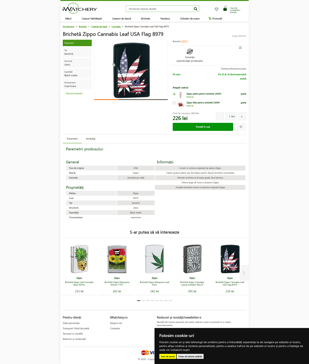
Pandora (165, 18)
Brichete (145, 18)
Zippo (184, 41)
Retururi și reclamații (74, 339)
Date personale (71, 323)
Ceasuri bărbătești (92, 18)
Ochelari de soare (190, 18)
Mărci (68, 18)
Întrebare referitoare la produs (233, 68)
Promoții (215, 18)
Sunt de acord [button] (168, 356)
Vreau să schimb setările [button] (190, 356)
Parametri (72, 138)
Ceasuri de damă (121, 18)
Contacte (115, 328)
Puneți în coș (203, 126)
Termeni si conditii (73, 333)
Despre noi (116, 323)
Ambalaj (90, 138)
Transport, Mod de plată (76, 328)
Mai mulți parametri (74, 93)
